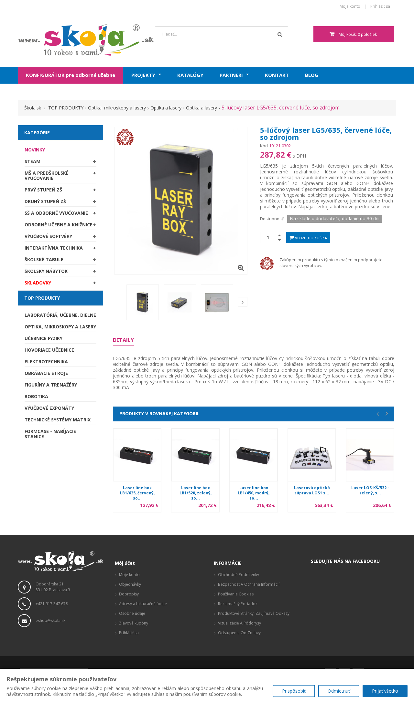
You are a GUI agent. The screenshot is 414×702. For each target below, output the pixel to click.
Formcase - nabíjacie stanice (50, 433)
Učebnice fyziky (43, 338)
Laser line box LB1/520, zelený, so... (196, 493)
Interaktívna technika (54, 248)
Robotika (36, 396)
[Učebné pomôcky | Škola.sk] (60, 40)
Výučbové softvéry (48, 236)
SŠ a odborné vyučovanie (56, 213)
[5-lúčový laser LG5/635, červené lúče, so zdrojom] (142, 302)
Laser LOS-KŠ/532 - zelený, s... (370, 490)
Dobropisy (129, 594)
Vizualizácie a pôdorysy (239, 623)
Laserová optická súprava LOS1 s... (312, 490)
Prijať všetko (385, 691)
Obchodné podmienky (238, 574)
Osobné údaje (132, 613)
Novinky (35, 150)
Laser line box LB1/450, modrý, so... (253, 493)
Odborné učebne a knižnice (59, 225)
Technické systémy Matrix (58, 420)
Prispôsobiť (294, 691)
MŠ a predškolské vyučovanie (47, 175)
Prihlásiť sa (380, 7)
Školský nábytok (46, 271)
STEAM (32, 161)
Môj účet (125, 563)
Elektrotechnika (46, 361)
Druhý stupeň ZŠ (45, 201)
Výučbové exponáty (49, 408)
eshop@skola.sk (50, 620)
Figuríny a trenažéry (51, 385)
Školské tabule (44, 259)
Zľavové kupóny (133, 623)
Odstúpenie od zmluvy (239, 632)
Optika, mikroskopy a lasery (60, 327)
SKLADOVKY (38, 283)
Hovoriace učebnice (49, 350)
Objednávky (130, 584)
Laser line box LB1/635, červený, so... (137, 493)
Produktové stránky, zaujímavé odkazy (253, 613)
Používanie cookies (236, 594)
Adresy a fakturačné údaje (143, 603)
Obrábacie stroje (46, 373)
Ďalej (242, 302)
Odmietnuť (339, 691)
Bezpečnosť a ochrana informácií (248, 584)
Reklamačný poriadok (237, 603)
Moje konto (350, 7)
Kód (264, 146)
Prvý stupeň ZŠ (43, 190)
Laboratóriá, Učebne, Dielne (60, 315)
